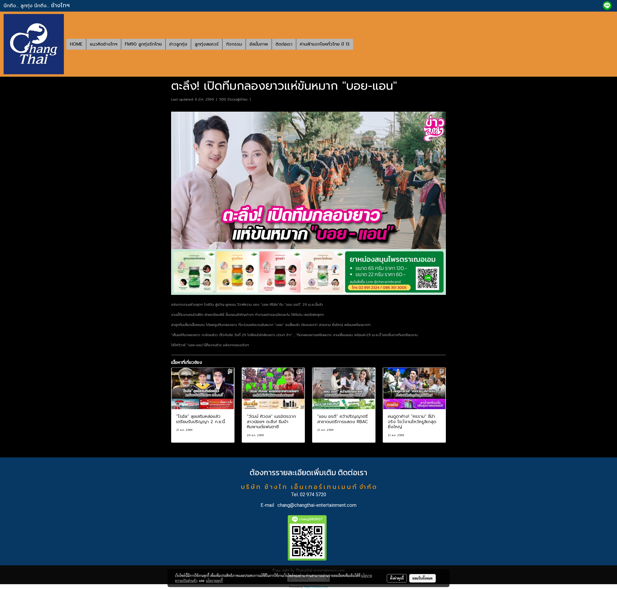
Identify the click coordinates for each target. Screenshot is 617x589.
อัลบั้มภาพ (258, 44)
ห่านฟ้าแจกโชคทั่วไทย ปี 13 (324, 44)
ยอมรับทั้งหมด (422, 578)
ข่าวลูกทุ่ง (178, 44)
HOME (76, 44)
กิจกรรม (234, 44)
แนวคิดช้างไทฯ (103, 44)
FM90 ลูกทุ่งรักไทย (143, 44)
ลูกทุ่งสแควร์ (207, 44)
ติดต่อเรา (283, 44)
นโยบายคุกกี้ (214, 580)
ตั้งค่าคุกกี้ (397, 578)
